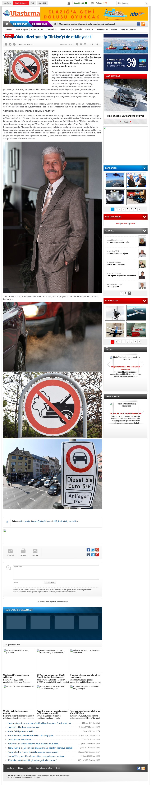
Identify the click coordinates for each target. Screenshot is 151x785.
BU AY (133, 223)
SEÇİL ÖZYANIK (113, 250)
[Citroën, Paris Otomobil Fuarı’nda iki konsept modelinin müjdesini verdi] (136, 197)
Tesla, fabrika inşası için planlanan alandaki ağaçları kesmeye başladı (40, 748)
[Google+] (14, 44)
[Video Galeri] (40, 24)
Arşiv (33, 3)
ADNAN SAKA (115, 261)
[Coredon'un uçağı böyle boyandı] (136, 329)
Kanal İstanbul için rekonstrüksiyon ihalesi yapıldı (30, 735)
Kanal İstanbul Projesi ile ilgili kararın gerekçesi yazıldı (33, 752)
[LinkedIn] (93, 554)
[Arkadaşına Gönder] (81, 44)
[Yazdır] (85, 44)
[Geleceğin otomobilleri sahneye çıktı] (115, 197)
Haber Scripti (27, 778)
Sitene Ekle (42, 3)
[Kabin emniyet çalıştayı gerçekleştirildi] (136, 180)
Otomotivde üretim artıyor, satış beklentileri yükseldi (83, 24)
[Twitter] (10, 44)
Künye (20, 768)
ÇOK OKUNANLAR (113, 217)
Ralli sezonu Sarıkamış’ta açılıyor (125, 116)
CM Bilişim (36, 778)
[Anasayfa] (7, 24)
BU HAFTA (125, 223)
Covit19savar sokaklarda (19, 739)
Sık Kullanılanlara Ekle (44, 768)
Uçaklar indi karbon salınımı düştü (24, 727)
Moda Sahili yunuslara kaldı (20, 731)
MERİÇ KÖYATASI (114, 272)
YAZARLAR (110, 231)
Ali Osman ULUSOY (115, 239)
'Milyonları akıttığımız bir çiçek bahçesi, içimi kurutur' (32, 760)
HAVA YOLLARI (112, 396)
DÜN (117, 223)
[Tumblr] (88, 554)
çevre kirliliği (52, 521)
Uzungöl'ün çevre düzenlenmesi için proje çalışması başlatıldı (36, 756)
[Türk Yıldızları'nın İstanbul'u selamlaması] (115, 180)
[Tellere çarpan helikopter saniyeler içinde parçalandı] (115, 313)
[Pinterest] (97, 554)
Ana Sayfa (7, 3)
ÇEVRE (109, 350)
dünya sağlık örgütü (38, 521)
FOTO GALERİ (111, 168)
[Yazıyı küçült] (91, 44)
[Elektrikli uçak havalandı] (136, 313)
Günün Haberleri (21, 3)
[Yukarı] (35, 552)
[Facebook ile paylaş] (138, 24)
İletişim (29, 768)
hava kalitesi (73, 521)
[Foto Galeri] (21, 24)
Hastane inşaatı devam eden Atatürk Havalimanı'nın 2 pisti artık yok (39, 723)
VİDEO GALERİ (111, 301)
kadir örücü (62, 521)
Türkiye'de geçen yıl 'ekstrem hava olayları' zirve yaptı (33, 743)
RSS (58, 768)
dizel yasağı (25, 521)
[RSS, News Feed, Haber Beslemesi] (143, 24)
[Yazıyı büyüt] (98, 44)
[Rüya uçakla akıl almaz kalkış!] (115, 329)
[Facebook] (6, 44)
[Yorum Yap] (77, 44)
